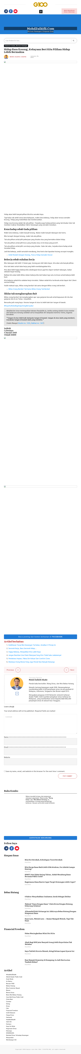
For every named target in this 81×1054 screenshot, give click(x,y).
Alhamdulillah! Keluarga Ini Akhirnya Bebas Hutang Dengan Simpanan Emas (40, 913)
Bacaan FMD (10, 983)
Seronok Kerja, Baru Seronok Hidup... (22, 648)
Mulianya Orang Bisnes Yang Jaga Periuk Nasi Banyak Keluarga (31, 662)
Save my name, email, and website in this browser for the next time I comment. (35, 771)
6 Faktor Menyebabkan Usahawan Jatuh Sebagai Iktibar (40, 899)
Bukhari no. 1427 (37, 323)
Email (35, 747)
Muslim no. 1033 (24, 323)
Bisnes (8, 990)
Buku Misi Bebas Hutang (13, 995)
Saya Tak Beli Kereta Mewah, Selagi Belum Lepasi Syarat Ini (40, 953)
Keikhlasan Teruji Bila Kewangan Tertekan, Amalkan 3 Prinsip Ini (32, 645)
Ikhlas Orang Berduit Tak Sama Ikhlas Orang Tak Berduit (29, 289)
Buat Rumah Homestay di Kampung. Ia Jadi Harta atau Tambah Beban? (40, 962)
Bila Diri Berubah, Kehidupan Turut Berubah (40, 862)
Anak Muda (9, 979)
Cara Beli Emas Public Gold (14, 997)
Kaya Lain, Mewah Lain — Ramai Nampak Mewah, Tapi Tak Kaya (40, 921)
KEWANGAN (10, 1033)
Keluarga (9, 1031)
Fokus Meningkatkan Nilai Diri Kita (40, 935)
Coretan (8, 1001)
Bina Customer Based (13, 988)
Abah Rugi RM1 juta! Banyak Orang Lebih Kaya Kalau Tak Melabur (40, 944)
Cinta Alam (9, 999)
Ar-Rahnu (9, 981)
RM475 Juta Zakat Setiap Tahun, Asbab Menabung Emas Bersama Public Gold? (40, 877)
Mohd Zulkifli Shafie (18, 56)
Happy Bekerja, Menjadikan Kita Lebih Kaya (24, 652)
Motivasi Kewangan (21, 45)
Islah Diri (9, 1022)
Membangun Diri (11, 1040)
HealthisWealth (11, 1019)
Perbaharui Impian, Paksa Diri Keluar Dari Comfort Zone (29, 658)
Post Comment (67, 776)
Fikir (7, 1008)
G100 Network (10, 1013)
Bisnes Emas (10, 992)
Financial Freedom (10, 45)
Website (7, 757)
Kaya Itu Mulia (10, 1026)
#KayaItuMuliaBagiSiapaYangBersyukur (18, 306)
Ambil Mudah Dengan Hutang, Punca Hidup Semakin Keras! (30, 255)
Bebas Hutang (10, 986)
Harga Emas (10, 1015)
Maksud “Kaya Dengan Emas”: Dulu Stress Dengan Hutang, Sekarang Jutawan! (40, 906)
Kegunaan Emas (11, 1028)
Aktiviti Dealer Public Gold (14, 977)
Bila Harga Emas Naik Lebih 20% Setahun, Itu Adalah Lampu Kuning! (40, 869)
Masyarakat (9, 1037)
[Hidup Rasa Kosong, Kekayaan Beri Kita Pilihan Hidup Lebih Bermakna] (40, 135)
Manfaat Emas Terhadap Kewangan (17, 1035)
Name (35, 737)
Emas (8, 1006)
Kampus (8, 1024)
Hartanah (9, 1017)
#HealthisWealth (11, 974)
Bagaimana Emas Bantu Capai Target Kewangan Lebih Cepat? (40, 884)
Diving (8, 1004)
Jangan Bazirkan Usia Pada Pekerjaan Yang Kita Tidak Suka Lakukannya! (34, 655)
